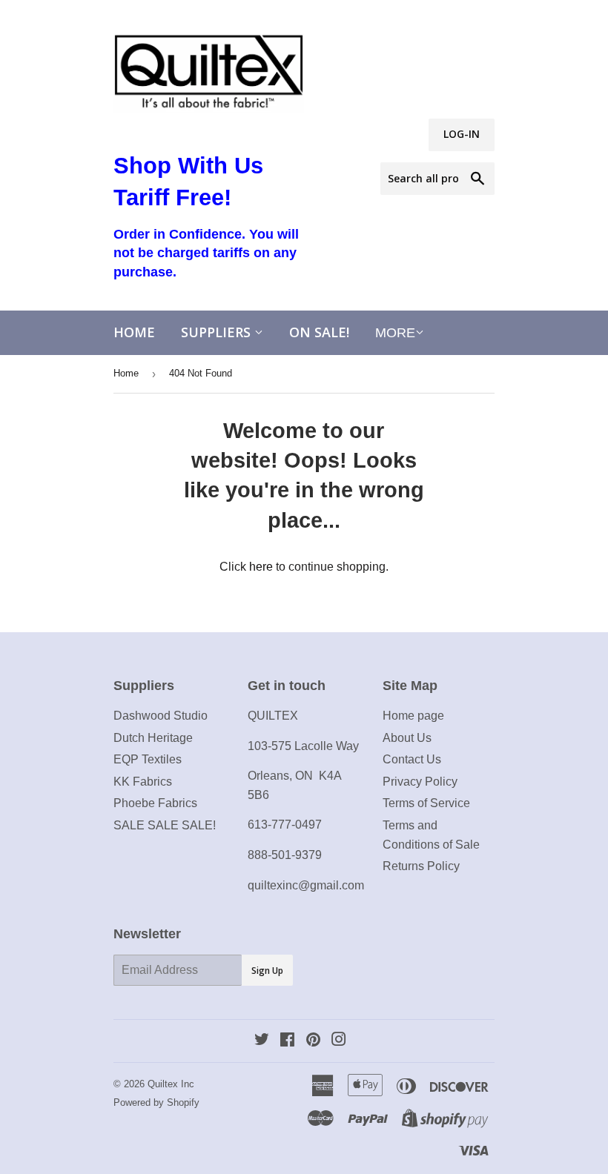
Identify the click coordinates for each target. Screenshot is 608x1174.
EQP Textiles (147, 759)
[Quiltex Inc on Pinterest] (313, 1041)
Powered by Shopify (156, 1102)
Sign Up (267, 970)
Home (134, 332)
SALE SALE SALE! (164, 825)
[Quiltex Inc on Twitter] (261, 1041)
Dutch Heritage (153, 738)
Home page (413, 715)
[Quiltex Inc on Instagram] (338, 1041)
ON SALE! (319, 332)
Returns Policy (421, 866)
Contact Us (412, 759)
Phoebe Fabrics (155, 803)
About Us (407, 738)
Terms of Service (426, 803)
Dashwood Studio (160, 715)
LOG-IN (461, 134)
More (395, 332)
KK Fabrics (142, 781)
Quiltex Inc (171, 1084)
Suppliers (217, 332)
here (261, 566)
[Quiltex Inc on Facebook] (287, 1041)
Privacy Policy (420, 781)
